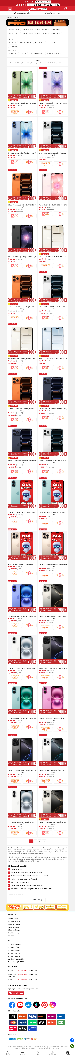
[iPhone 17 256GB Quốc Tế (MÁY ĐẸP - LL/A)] (22, 83)
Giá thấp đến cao (38, 53)
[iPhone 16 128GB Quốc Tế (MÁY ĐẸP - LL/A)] (22, 596)
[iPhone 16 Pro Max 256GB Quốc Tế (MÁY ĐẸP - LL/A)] (22, 750)
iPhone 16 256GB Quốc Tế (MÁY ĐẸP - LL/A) (22, 718)
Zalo (72, 1040)
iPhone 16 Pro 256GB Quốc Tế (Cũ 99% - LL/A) (53, 668)
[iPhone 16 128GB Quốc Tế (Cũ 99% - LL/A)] (22, 492)
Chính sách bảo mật (14, 950)
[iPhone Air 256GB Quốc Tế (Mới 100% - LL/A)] (22, 338)
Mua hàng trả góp (13, 933)
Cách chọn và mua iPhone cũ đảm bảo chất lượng (27, 885)
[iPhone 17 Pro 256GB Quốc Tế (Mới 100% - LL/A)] (53, 286)
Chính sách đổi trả (13, 947)
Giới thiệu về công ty (14, 918)
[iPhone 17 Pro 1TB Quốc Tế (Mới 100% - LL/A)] (53, 388)
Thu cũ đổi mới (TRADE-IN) (16, 962)
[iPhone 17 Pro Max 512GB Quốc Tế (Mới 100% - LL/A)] (22, 440)
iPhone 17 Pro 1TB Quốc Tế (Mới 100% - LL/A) (53, 408)
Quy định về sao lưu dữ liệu (16, 959)
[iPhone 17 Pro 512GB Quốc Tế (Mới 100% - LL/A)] (22, 388)
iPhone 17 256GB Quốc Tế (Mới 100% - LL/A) (53, 103)
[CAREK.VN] (15, 993)
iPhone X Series (55, 33)
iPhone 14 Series (56, 29)
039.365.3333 (22, 970)
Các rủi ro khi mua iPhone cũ (20, 882)
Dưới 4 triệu (12, 42)
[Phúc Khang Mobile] (37, 9)
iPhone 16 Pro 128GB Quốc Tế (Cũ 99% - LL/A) (22, 564)
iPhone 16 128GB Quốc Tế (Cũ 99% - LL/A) (22, 512)
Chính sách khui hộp (14, 953)
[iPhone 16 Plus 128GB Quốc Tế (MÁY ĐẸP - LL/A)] (53, 698)
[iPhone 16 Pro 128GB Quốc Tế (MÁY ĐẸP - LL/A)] (53, 596)
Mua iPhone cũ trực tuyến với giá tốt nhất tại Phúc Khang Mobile (31, 889)
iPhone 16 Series (28, 29)
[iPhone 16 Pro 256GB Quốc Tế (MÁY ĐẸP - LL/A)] (53, 750)
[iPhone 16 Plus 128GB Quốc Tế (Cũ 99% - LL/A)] (53, 492)
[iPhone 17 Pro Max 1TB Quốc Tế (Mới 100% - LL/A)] (53, 440)
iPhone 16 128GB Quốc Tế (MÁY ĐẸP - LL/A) (22, 616)
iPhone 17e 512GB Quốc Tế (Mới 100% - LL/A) (22, 257)
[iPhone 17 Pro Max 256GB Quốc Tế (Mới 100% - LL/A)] (22, 184)
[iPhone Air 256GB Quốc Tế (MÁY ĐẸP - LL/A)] (53, 236)
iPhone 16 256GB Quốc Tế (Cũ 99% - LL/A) (22, 668)
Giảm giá (23, 53)
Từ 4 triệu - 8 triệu (25, 42)
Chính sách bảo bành (14, 944)
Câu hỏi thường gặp (14, 930)
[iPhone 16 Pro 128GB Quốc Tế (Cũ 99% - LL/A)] (22, 544)
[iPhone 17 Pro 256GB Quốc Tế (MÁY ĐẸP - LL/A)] (22, 286)
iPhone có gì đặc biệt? (18, 869)
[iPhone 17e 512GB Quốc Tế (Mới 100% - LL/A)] (22, 236)
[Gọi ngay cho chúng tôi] (72, 1046)
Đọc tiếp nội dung (37, 900)
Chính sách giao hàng (14, 956)
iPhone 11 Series (42, 33)
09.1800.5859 (22, 974)
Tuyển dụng (11, 936)
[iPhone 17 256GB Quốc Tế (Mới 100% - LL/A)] (53, 83)
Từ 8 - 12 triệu (39, 42)
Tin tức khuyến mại (14, 924)
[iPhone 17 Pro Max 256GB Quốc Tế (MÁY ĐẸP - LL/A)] (53, 133)
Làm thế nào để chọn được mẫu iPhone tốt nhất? (26, 872)
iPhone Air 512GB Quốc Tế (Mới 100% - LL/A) (53, 359)
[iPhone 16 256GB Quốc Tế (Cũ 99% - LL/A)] (22, 648)
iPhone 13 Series (14, 33)
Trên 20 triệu (13, 46)
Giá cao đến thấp (54, 53)
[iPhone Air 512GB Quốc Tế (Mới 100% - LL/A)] (53, 338)
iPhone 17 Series (14, 29)
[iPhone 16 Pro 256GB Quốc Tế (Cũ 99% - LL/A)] (53, 648)
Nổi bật (13, 53)
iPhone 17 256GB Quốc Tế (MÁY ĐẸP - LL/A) (22, 103)
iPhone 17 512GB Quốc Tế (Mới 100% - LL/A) (22, 153)
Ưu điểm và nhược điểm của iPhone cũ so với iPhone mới (29, 876)
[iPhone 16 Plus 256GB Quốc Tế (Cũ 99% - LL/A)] (22, 802)
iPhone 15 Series (42, 29)
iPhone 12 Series (28, 33)
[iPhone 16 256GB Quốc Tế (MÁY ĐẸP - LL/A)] (22, 698)
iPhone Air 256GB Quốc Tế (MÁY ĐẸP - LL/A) (53, 257)
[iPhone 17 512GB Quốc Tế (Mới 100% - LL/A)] (22, 133)
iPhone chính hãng (13, 927)
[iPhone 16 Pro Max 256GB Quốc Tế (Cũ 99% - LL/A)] (53, 544)
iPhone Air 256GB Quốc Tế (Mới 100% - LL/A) (22, 359)
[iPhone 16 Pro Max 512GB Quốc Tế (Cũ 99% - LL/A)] (53, 802)
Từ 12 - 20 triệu (51, 42)
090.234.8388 (22, 979)
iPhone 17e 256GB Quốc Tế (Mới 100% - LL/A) (53, 205)
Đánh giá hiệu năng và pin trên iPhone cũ (24, 879)
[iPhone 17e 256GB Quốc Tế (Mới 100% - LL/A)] (53, 184)
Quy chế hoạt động (14, 921)
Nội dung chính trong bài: (17, 866)
